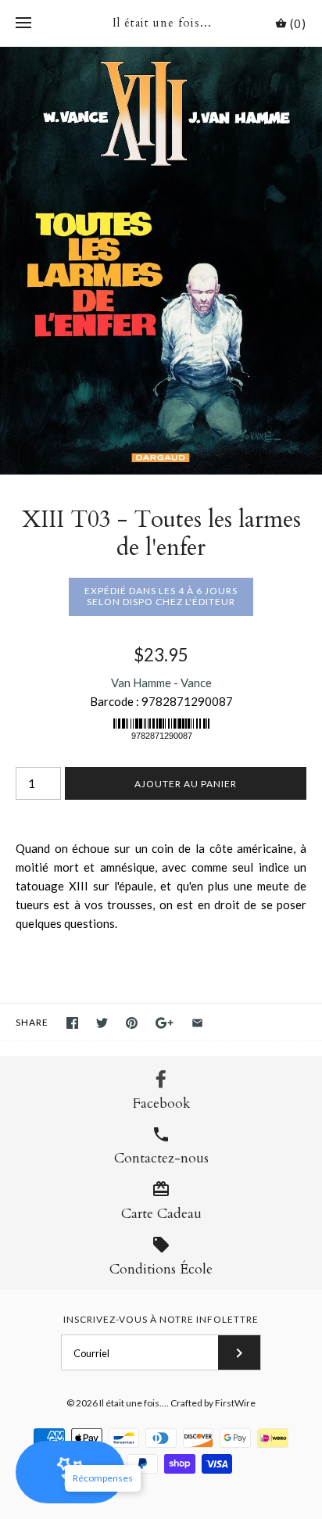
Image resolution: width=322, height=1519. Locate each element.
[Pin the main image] (132, 1023)
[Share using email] (197, 1023)
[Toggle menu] (23, 23)
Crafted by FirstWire (213, 1403)
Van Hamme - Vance (161, 682)
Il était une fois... (132, 1403)
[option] (161, 261)
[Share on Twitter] (102, 1023)
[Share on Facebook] (72, 1023)
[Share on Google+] (165, 1023)
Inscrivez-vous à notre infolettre (161, 1319)
